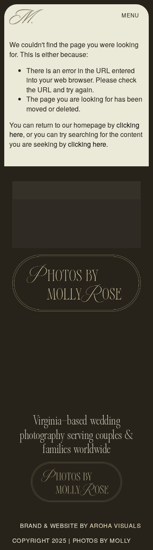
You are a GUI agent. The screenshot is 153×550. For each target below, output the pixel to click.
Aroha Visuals (115, 526)
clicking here (87, 144)
